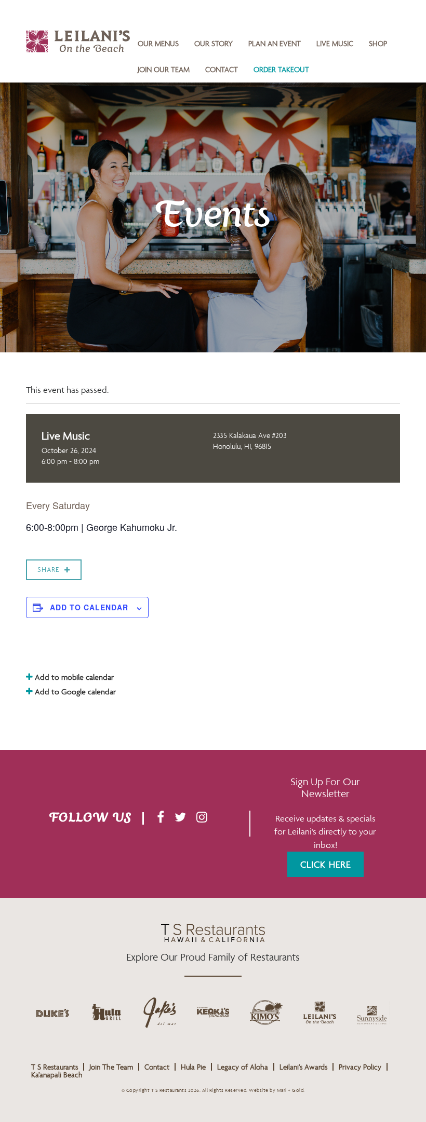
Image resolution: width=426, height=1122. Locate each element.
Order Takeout (281, 69)
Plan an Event (274, 43)
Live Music (334, 43)
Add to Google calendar (74, 691)
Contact (221, 69)
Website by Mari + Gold (276, 1090)
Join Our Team (164, 69)
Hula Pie (193, 1067)
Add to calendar (89, 607)
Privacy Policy (360, 1067)
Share (48, 569)
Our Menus (158, 43)
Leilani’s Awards (303, 1067)
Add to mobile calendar (73, 677)
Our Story (213, 43)
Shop (378, 43)
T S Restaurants (54, 1067)
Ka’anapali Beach (57, 1074)
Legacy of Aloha (242, 1067)
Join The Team (111, 1067)
